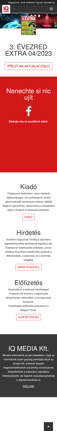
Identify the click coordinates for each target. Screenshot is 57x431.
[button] (48, 426)
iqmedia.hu (49, 2)
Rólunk (28, 386)
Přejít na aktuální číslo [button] (28, 66)
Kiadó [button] (28, 217)
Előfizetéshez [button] (28, 317)
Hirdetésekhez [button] (28, 267)
